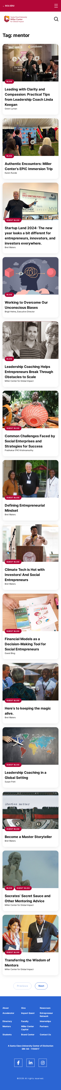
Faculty (24, 1021)
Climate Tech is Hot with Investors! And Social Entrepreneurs (25, 575)
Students (7, 1034)
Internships (45, 1021)
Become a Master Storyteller (28, 837)
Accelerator (8, 1013)
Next (41, 985)
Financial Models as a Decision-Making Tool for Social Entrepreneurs (25, 644)
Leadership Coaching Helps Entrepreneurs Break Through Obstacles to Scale (29, 372)
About (6, 1008)
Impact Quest (28, 1013)
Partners (44, 1026)
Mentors (7, 1026)
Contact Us (45, 1034)
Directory (7, 1021)
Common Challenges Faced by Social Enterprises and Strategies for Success (30, 441)
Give (23, 1008)
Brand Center (27, 1034)
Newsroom (45, 1008)
